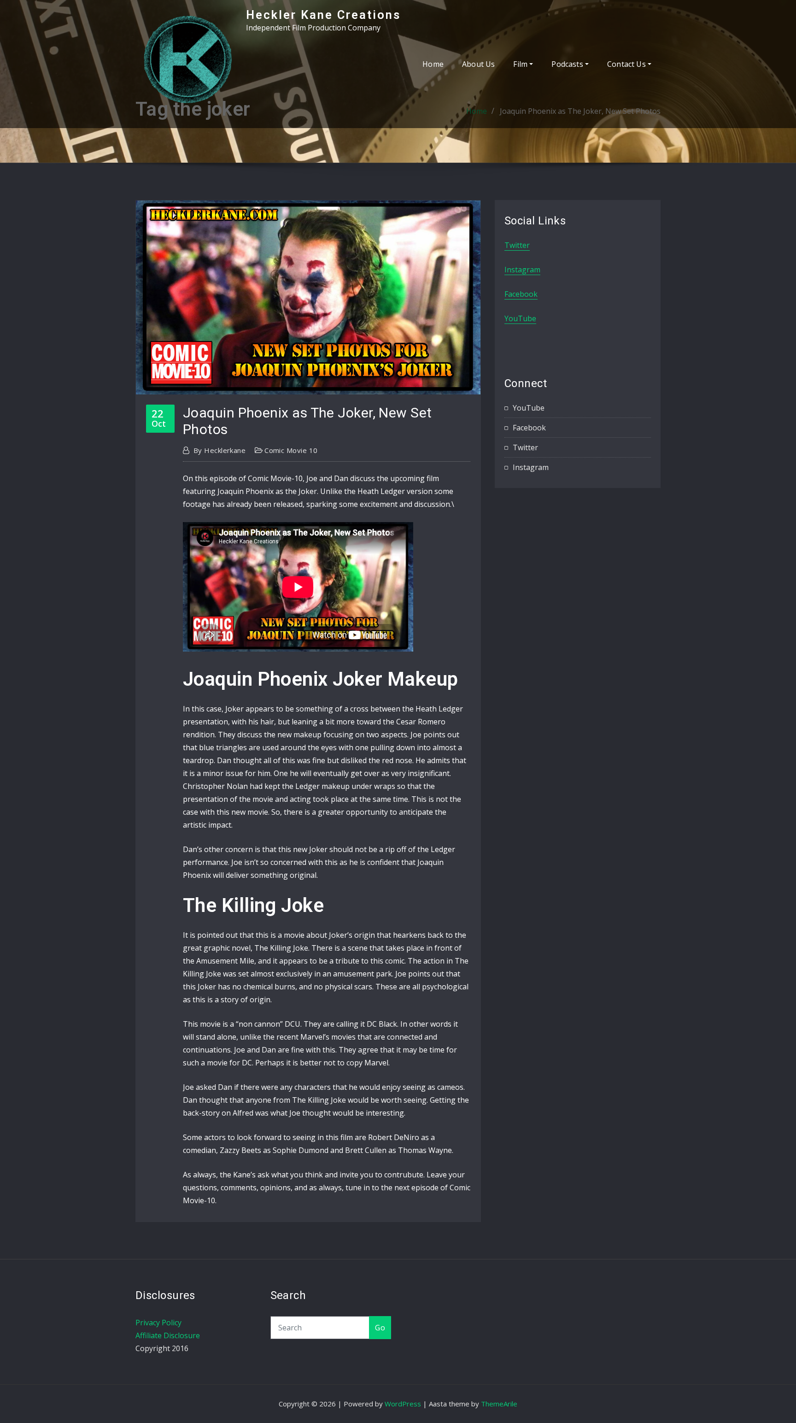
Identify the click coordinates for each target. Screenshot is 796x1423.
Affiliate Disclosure (167, 1335)
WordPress (403, 1403)
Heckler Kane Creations (323, 15)
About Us (478, 64)
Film (521, 64)
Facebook (521, 294)
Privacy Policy (158, 1322)
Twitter (517, 245)
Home (433, 64)
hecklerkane (219, 450)
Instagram (522, 270)
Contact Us (627, 64)
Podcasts (568, 64)
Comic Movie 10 (290, 450)
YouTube (520, 318)
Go (380, 1328)
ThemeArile (499, 1403)
